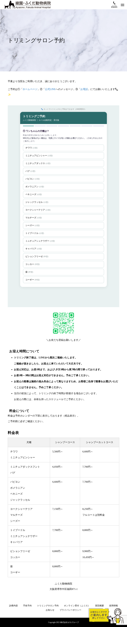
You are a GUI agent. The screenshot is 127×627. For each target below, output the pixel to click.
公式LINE (50, 89)
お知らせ (50, 610)
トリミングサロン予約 (48, 605)
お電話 (84, 89)
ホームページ (30, 89)
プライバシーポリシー (70, 610)
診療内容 (13, 605)
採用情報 (113, 605)
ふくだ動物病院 (114, 6)
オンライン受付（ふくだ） (77, 605)
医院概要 (99, 605)
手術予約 (27, 605)
